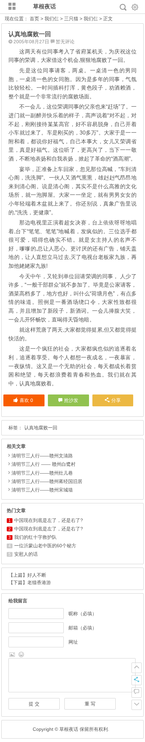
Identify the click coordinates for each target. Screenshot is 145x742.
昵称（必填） (82, 613)
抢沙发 (71, 400)
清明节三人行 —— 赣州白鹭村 (43, 464)
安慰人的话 (26, 554)
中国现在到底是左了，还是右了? (48, 520)
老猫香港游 (39, 582)
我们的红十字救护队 (35, 537)
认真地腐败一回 (40, 427)
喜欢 (26, 400)
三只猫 (71, 18)
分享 (116, 400)
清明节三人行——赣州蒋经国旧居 (46, 481)
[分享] (137, 680)
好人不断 (36, 575)
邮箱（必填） (82, 627)
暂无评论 (65, 41)
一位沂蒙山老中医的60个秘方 (45, 545)
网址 (73, 642)
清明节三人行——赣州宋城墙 (42, 490)
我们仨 (52, 18)
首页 (34, 18)
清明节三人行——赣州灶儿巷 (42, 473)
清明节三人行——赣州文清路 (42, 455)
